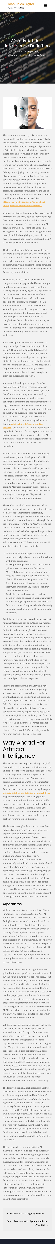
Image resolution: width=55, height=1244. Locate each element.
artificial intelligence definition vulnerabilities (26, 793)
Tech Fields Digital (20, 4)
